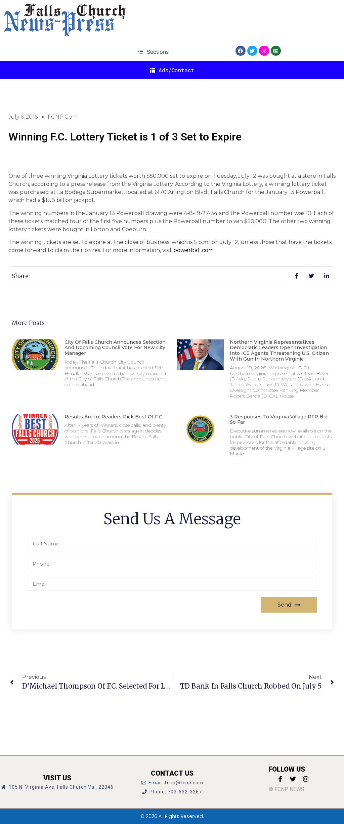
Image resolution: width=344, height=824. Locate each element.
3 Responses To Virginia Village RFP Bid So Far (279, 419)
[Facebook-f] (280, 779)
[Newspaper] (276, 51)
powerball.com (193, 250)
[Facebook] (240, 51)
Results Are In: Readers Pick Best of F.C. (113, 417)
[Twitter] (252, 51)
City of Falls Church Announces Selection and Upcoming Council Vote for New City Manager (115, 348)
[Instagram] (264, 51)
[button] (153, 51)
